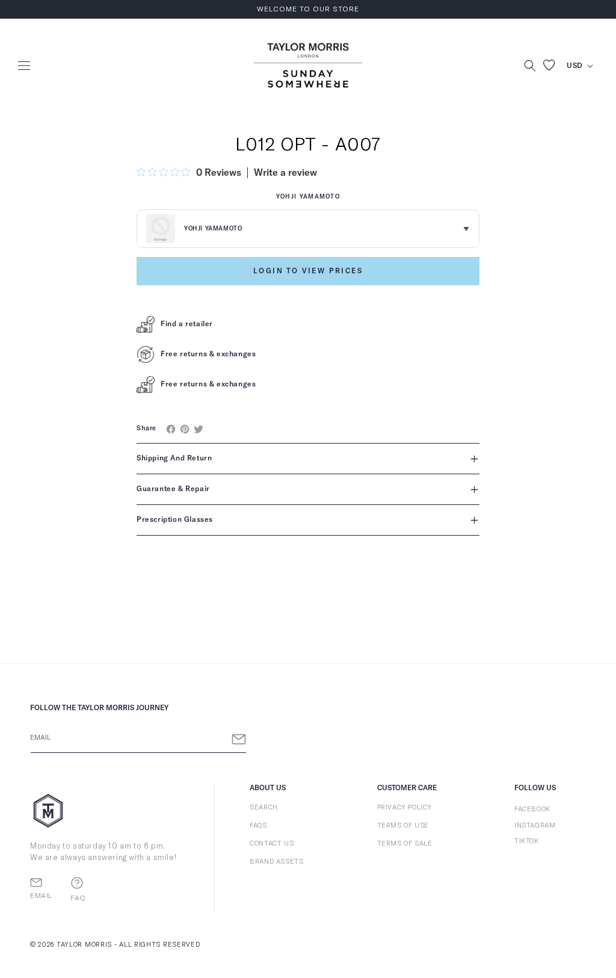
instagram (534, 825)
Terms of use (403, 825)
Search (264, 807)
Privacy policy (404, 807)
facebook (532, 809)
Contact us (272, 843)
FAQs (258, 825)
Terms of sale (405, 843)
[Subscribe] (239, 739)
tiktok (526, 841)
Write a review (285, 173)
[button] (24, 65)
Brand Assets (276, 861)
